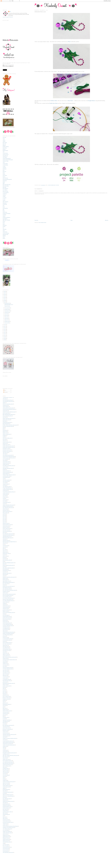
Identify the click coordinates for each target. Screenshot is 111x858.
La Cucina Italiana (6, 192)
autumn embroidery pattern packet (8, 407)
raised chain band (5, 712)
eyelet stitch (5, 546)
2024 (5, 294)
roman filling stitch (6, 721)
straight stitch (5, 780)
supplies (4, 788)
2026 (5, 291)
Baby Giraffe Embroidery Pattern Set (8, 414)
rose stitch (4, 723)
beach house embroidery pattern (8, 426)
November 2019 (7, 307)
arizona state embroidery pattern (8, 404)
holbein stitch (5, 592)
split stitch (4, 767)
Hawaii (4, 182)
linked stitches (5, 645)
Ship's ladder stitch (6, 756)
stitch (4, 777)
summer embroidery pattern (7, 785)
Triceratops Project (6, 814)
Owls (3, 205)
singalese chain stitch (6, 759)
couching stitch (5, 490)
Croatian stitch (5, 497)
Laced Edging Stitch (6, 628)
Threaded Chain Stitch (6, 805)
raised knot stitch (5, 713)
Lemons (4, 200)
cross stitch (4, 501)
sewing (4, 748)
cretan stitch (5, 495)
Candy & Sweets (5, 153)
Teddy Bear (4, 229)
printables (4, 700)
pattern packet (5, 682)
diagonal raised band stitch (7, 511)
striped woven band (6, 782)
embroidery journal (6, 540)
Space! (4, 223)
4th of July (4, 137)
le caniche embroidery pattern (7, 638)
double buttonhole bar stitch (7, 524)
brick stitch (4, 439)
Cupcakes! (4, 167)
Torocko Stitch (5, 810)
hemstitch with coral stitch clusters (8, 586)
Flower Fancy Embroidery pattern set (8, 562)
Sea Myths (4, 214)
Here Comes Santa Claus (6, 184)
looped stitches (5, 653)
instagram (4, 603)
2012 (5, 333)
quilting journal (5, 709)
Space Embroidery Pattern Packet (8, 763)
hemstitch (4, 584)
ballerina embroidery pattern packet (8, 418)
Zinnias (4, 238)
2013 (5, 332)
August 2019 (7, 312)
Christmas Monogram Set (7, 158)
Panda (4, 206)
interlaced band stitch (6, 605)
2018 (5, 324)
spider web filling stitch (6, 765)
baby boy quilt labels (6, 413)
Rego (3, 716)
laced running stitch (6, 629)
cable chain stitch (5, 452)
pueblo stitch (5, 702)
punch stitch (5, 705)
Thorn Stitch (5, 802)
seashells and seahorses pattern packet (9, 744)
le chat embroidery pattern (7, 640)
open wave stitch (5, 674)
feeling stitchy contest (6, 553)
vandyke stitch (5, 824)
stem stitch (4, 773)
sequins (4, 747)
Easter (4, 172)
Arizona (4, 140)
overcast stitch (5, 678)
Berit (3, 428)
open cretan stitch (5, 671)
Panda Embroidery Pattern (7, 680)
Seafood (4, 216)
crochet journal (5, 499)
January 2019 (7, 322)
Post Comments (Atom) (42, 222)
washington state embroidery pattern (8, 827)
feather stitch (5, 550)
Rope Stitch (4, 722)
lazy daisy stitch (5, 637)
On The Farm (5, 204)
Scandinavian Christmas (6, 213)
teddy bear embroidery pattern (7, 794)
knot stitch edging (5, 615)
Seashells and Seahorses (6, 217)
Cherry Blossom (5, 155)
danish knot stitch (5, 510)
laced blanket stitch (6, 626)
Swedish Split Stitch (6, 789)
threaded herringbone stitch (7, 806)
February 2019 (7, 321)
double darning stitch (6, 525)
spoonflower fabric (6, 768)
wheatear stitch (5, 834)
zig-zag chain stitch (6, 848)
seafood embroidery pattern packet (8, 742)
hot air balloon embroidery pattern (8, 598)
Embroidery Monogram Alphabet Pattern (9, 541)
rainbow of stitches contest (7, 710)
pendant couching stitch (6, 685)
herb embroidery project (6, 587)
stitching (4, 779)
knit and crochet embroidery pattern (8, 612)
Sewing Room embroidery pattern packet (9, 752)
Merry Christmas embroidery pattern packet (9, 657)
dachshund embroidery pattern (7, 506)
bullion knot (5, 440)
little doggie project (6, 646)
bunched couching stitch (7, 442)
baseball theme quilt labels (7, 422)
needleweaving (5, 663)
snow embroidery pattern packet (8, 762)
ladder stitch (5, 630)
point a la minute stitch (6, 696)
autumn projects (5, 410)
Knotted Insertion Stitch (6, 619)
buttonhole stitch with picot (7, 451)
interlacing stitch (5, 608)
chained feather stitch (6, 461)
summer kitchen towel (6, 786)
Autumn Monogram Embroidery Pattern (9, 409)
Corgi (4, 162)
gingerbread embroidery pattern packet (9, 577)
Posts (5, 390)
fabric (4, 548)
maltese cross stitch (6, 654)
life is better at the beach (6, 643)
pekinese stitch (5, 684)
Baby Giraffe (5, 142)
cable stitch (4, 453)
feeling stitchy (5, 552)
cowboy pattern (5, 494)
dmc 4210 (4, 520)
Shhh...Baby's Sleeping (6, 220)
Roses (4, 210)
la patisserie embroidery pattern (8, 625)
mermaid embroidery (6, 655)
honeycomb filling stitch (6, 596)
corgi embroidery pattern (7, 486)
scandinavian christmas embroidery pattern (9, 738)
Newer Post (36, 220)
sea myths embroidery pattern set (8, 741)
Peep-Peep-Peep (5, 208)
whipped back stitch (6, 835)
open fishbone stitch (6, 672)
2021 (5, 298)
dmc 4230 (4, 522)
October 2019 (7, 309)
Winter (69, 41)
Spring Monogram (5, 769)
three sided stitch (5, 809)
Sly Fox (4, 221)
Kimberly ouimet (5, 611)
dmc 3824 (4, 515)
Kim (10, 11)
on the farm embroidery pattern (7, 668)
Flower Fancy (5, 175)
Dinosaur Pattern (5, 512)
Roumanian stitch (5, 730)
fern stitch (4, 554)
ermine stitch (5, 542)
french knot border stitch (6, 573)
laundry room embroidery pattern (8, 633)
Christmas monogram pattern (7, 472)
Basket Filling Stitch (6, 423)
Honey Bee (4, 187)
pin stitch (4, 689)
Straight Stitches (91, 100)
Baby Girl (4, 143)
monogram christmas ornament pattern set (9, 659)
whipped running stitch (6, 839)
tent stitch (4, 797)
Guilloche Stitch (5, 579)
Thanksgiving (5, 231)
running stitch (5, 731)
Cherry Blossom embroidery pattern (8, 465)
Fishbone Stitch (54, 100)
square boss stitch (5, 771)
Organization (5, 675)
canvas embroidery (6, 459)
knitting (4, 613)
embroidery (4, 539)
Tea (3, 227)
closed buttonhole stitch (6, 476)
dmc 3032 (4, 514)
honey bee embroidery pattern (7, 595)
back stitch (4, 417)
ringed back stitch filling (6, 720)
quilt (3, 706)
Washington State (5, 234)
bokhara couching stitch (6, 434)
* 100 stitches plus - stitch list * (8, 397)
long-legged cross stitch (6, 650)
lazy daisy (4, 636)
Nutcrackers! (5, 203)
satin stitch (4, 737)
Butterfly (4, 149)
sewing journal (5, 750)
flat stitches (4, 558)
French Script (5, 574)
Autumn (4, 141)
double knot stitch (5, 527)
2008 (5, 339)
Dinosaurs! (4, 171)
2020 (5, 300)
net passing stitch (5, 664)
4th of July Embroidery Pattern (7, 400)
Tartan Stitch (5, 790)
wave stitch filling (5, 830)
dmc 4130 (4, 516)
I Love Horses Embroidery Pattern (8, 600)
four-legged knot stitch (6, 570)
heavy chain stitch (5, 583)
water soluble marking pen (7, 828)
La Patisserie (5, 193)
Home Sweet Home (6, 185)
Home (71, 220)
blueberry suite (5, 432)
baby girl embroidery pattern (7, 415)
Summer (4, 226)
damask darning (5, 508)
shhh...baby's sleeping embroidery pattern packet (10, 755)
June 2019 (6, 315)
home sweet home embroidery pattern (8, 594)
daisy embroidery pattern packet (8, 507)
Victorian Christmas (6, 233)
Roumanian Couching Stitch (7, 729)
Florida (4, 174)
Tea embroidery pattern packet (7, 792)
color (3, 478)
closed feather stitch (6, 477)
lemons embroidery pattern (7, 642)
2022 (5, 297)
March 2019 (7, 319)
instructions (4, 604)
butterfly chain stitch (6, 444)
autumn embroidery (6, 406)
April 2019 (6, 318)
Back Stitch (70, 100)
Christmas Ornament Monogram (8, 159)
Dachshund (4, 168)
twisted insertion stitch (6, 820)
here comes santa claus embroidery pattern (9, 590)
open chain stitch (5, 670)
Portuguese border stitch (6, 697)
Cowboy (4, 166)
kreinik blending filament (7, 622)
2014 (5, 330)
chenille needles (5, 464)
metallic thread (5, 658)
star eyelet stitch (5, 772)
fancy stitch (4, 549)
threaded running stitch (6, 807)
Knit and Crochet (5, 191)
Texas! (4, 230)
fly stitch (4, 566)
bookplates (4, 435)
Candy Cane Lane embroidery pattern (9, 457)
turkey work (5, 818)
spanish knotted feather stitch (7, 764)
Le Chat (4, 199)
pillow (4, 688)
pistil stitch (4, 691)
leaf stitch (4, 641)
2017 (5, 326)
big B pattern (5, 430)
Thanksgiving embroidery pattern (8, 801)
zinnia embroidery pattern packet (8, 852)
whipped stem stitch (6, 840)
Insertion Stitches (5, 602)
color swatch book (5, 481)
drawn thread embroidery (7, 531)
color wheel (4, 482)
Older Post (106, 220)
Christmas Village (5, 161)
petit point (4, 687)
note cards (4, 666)
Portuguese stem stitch (6, 699)
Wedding (4, 235)
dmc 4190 (4, 519)
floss (3, 561)
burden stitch (5, 443)
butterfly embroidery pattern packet (8, 445)
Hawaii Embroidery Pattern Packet (8, 582)
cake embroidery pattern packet (8, 455)
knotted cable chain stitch (7, 617)
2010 (5, 336)
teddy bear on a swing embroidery (8, 796)
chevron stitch (5, 466)
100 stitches (5, 398)
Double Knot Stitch (53, 103)
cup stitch (4, 503)
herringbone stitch (5, 591)
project (4, 701)
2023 (5, 295)
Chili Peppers (5, 157)
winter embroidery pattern (7, 841)
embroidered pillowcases (7, 536)
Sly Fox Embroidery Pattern (7, 760)
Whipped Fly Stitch (6, 838)
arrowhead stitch (5, 405)
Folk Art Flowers (5, 178)
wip (3, 843)
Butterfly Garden (5, 150)
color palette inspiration (6, 480)
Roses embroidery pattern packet (8, 725)
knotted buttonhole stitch (7, 616)
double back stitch (6, 523)
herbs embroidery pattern (7, 588)
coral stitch (4, 485)
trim (3, 815)
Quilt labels (4, 708)
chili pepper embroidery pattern (8, 468)
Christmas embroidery (6, 470)
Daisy (4, 170)
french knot (4, 571)
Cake (3, 151)
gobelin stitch (5, 578)
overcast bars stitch (6, 676)
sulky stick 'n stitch (6, 784)
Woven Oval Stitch (6, 845)
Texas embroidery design (7, 798)
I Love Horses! (5, 189)
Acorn (4, 138)
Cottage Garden (5, 163)
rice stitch (4, 718)
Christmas (4, 469)
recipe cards (4, 714)
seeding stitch (5, 746)
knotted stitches (5, 621)
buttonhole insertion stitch (7, 449)
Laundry (4, 196)
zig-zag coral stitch (6, 849)
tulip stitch (4, 817)
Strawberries (5, 225)
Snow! (4, 222)
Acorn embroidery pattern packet (8, 401)
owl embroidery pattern (6, 679)
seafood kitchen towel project (7, 743)
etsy (3, 544)
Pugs (3, 209)
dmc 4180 (4, 518)
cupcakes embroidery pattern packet (8, 505)
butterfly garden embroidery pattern (8, 447)
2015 (5, 329)
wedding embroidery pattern (7, 832)
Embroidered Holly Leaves (40, 11)
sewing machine (5, 751)
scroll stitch (4, 739)
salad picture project (6, 735)
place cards (4, 692)
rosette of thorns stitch (6, 727)
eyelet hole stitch (5, 545)
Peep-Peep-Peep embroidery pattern (8, 683)
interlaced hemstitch (6, 607)
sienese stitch (5, 758)
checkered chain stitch (6, 463)
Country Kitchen (5, 164)
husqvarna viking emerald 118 (7, 599)
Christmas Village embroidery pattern (9, 474)
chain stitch (4, 460)
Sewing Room (5, 218)
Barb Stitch (4, 421)
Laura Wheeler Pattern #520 (7, 634)
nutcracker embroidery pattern (7, 667)
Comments (6, 392)
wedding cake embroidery (7, 831)
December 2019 (7, 303)
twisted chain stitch (6, 819)
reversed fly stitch (5, 717)
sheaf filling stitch (5, 754)
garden (4, 575)
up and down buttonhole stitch (7, 822)
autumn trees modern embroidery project (9, 411)
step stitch (4, 776)
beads (4, 427)
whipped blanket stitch (6, 836)
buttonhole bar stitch (6, 448)
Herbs (4, 183)
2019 (5, 301)
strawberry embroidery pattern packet (8, 781)
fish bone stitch (5, 556)
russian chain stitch (6, 733)
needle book (5, 662)
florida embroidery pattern (7, 560)
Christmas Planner (5, 473)
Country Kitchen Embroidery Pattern (8, 491)
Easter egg (4, 532)
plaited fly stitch (5, 695)
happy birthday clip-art (6, 581)
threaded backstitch (6, 803)
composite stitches (6, 484)
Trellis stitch (5, 813)
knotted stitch (5, 620)
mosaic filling (5, 661)
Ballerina (4, 145)
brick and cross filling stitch (7, 438)
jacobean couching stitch (7, 609)
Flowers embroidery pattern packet (8, 565)
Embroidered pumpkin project (7, 537)
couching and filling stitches (7, 489)
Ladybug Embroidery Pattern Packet (8, 632)
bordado (4, 436)
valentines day (5, 823)
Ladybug (4, 195)
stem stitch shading (6, 775)
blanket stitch (5, 431)
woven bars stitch (5, 844)
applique (4, 402)
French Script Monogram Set (7, 179)
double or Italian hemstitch (7, 528)
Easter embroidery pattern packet (8, 533)
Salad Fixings (5, 212)
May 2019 (6, 316)
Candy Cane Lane (5, 154)
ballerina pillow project (6, 419)
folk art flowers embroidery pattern (8, 567)
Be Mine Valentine (6, 146)
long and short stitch (6, 647)
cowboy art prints (5, 493)
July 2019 (6, 313)
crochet (4, 498)
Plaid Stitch (4, 693)
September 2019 (7, 310)
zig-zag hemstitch (5, 851)
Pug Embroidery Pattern (6, 704)
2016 (5, 327)
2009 (5, 338)
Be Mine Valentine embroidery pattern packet (10, 425)
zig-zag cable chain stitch (7, 847)
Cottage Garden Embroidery (7, 487)
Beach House (5, 147)
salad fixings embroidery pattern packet (9, 734)
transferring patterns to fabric (7, 811)
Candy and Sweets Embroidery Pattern (9, 456)
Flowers (4, 176)
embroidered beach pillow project (8, 535)
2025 (5, 292)
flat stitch (4, 557)
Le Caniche (4, 197)
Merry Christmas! (5, 201)
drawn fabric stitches (6, 529)
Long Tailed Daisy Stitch (7, 649)
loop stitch (4, 651)
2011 (5, 335)
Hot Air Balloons (5, 188)
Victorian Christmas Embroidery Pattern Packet (10, 826)
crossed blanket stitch (6, 502)
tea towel (4, 793)
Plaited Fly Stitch (7, 306)
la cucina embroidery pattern (7, 624)
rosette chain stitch (6, 726)
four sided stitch (5, 569)
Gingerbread (5, 180)
